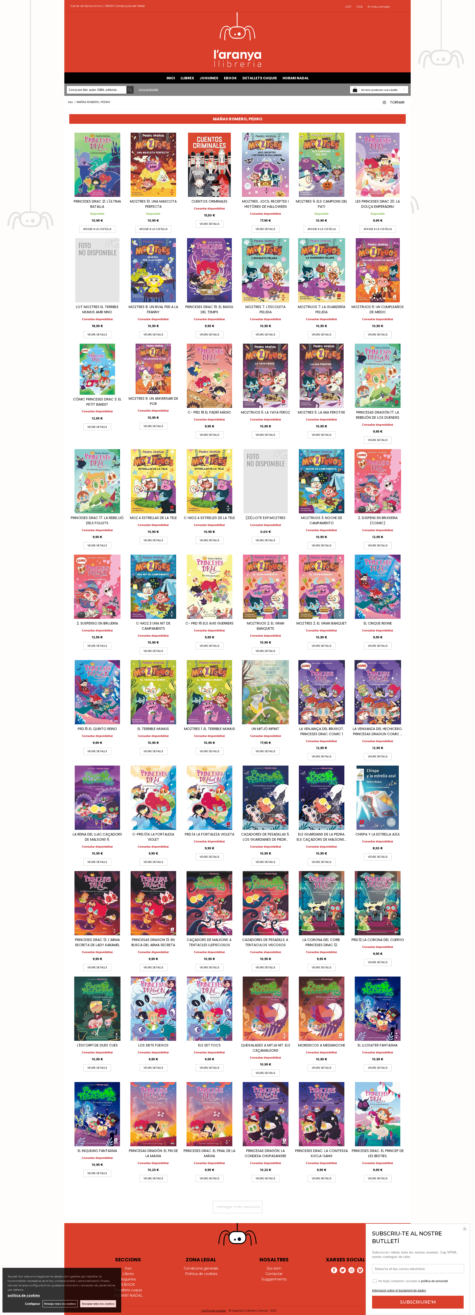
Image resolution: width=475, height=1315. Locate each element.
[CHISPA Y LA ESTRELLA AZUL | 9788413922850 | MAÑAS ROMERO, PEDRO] (377, 798)
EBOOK (230, 78)
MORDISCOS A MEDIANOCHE (321, 1045)
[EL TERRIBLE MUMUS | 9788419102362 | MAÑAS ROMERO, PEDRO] (153, 692)
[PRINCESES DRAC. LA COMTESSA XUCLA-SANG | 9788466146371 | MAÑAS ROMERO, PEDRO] (321, 1114)
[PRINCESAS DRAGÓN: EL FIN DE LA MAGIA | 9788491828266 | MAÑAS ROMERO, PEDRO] (153, 1114)
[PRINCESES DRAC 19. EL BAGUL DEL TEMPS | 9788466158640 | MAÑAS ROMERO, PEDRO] (209, 270)
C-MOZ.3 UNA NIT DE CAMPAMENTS (153, 626)
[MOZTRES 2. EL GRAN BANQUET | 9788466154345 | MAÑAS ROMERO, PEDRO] (321, 587)
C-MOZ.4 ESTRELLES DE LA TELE (209, 517)
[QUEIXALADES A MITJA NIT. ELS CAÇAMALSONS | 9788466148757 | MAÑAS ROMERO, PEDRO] (265, 1009)
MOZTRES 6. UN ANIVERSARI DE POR (153, 401)
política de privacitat (434, 1281)
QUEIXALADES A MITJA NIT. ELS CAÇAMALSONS (265, 1048)
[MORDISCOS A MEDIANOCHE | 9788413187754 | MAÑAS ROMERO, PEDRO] (321, 1009)
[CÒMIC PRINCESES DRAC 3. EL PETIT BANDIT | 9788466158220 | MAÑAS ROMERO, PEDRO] (97, 369)
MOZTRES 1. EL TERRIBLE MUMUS (209, 728)
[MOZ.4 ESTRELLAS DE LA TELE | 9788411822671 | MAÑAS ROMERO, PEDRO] (153, 481)
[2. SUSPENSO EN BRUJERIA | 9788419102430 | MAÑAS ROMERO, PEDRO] (97, 587)
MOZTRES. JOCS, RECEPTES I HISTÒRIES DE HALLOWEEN (265, 204)
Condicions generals (201, 1268)
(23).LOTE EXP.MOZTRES (265, 517)
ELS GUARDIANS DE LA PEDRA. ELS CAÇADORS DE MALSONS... (321, 837)
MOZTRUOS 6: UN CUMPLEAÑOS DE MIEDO (378, 309)
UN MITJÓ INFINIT (265, 728)
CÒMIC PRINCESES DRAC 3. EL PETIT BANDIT (97, 402)
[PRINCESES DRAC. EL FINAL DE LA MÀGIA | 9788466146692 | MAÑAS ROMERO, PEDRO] (209, 1114)
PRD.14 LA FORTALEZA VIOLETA (209, 834)
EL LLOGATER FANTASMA (378, 1045)
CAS (359, 6)
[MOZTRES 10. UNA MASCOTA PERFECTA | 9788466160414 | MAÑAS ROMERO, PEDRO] (153, 165)
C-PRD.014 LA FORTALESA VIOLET (153, 837)
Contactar (274, 1274)
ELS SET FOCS (209, 1045)
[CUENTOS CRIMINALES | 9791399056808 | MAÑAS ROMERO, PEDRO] (209, 165)
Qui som (274, 1268)
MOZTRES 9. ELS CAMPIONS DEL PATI (321, 204)
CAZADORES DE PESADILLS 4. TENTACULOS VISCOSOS (265, 942)
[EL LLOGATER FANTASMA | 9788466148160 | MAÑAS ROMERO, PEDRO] (377, 1009)
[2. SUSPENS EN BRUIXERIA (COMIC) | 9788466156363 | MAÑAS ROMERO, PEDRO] (377, 481)
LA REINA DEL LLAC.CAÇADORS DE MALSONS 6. (97, 837)
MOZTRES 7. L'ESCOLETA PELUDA (265, 309)
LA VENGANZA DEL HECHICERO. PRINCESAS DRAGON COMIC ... (378, 731)
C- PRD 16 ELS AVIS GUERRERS (210, 623)
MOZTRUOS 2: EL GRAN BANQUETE (265, 626)
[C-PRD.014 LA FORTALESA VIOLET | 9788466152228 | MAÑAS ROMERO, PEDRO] (153, 798)
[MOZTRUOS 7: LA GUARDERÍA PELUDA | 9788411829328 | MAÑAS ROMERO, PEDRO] (321, 270)
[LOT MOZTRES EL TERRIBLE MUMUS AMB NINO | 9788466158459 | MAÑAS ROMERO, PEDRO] (97, 270)
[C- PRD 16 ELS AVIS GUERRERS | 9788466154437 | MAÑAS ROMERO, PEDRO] (209, 587)
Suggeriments (273, 1279)
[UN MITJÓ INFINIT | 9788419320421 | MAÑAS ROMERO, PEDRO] (265, 692)
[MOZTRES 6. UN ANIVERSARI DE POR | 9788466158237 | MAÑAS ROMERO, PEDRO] (153, 369)
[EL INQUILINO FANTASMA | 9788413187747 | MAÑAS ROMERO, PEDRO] (97, 1114)
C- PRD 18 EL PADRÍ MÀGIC (209, 412)
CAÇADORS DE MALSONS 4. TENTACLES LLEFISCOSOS (209, 942)
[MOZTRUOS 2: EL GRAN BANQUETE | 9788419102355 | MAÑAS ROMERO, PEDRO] (265, 587)
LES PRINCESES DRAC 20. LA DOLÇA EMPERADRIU (378, 204)
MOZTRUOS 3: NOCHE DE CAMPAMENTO (321, 520)
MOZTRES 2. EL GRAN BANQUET (321, 623)
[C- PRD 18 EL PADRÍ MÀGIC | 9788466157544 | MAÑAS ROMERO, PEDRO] (209, 376)
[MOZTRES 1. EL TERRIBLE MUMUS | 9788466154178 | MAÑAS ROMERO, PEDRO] (209, 692)
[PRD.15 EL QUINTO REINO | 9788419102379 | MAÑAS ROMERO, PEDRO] (97, 692)
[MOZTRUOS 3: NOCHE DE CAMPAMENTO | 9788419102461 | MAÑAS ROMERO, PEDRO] (321, 481)
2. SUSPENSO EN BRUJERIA (97, 623)
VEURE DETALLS (209, 224)
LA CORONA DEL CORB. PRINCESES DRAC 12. (321, 942)
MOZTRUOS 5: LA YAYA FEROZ (265, 412)
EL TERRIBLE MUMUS (153, 728)
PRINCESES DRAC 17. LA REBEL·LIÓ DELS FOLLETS (97, 520)
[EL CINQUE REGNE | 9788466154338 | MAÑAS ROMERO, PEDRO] (377, 587)
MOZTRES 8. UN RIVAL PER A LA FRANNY (153, 309)
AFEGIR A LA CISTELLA (97, 229)
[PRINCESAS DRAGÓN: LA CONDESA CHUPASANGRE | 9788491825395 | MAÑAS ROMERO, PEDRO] (265, 1114)
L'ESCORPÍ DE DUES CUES (97, 1045)
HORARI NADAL (296, 78)
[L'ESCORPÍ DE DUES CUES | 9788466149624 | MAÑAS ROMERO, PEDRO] (97, 1009)
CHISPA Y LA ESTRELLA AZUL (378, 834)
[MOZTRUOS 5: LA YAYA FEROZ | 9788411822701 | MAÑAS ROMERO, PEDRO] (265, 376)
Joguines (209, 78)
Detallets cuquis (259, 78)
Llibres (187, 78)
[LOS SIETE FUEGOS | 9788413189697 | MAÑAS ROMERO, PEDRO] (153, 1009)
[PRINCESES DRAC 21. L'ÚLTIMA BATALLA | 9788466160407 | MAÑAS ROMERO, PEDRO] (97, 165)
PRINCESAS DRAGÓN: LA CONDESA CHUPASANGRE (265, 1153)
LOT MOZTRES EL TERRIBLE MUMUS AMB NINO (97, 309)
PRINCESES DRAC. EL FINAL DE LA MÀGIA (209, 1153)
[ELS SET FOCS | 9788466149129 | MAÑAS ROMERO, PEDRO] (209, 1009)
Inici (170, 78)
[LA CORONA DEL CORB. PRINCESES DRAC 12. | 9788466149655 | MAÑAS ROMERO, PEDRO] (321, 903)
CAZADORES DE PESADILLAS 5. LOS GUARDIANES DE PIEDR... (265, 837)
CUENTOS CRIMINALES (209, 201)
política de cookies (24, 1295)
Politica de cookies (201, 1274)
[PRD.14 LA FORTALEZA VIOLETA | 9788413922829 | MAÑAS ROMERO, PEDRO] (209, 798)
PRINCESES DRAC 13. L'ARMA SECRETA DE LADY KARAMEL (97, 942)
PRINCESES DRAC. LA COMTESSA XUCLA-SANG (321, 1153)
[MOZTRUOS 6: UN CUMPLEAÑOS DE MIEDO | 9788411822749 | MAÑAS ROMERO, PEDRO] (377, 270)
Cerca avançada (148, 89)
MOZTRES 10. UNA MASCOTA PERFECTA (153, 204)
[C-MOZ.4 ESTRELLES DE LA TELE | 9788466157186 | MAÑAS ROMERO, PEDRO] (209, 481)
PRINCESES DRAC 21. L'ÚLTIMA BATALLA (97, 204)
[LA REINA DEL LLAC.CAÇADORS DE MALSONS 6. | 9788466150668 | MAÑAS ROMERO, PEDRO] (97, 798)
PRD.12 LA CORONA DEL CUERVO (378, 939)
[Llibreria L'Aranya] (237, 66)
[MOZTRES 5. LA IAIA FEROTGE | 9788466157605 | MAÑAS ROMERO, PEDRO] (321, 376)
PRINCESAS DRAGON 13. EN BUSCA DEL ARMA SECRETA (153, 942)
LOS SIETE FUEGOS (153, 1045)
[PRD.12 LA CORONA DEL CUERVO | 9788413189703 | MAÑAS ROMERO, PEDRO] (377, 903)
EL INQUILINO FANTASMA (97, 1150)
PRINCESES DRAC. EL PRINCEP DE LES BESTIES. (378, 1153)
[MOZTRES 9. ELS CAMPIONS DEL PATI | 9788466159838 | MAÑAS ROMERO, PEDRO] (321, 165)
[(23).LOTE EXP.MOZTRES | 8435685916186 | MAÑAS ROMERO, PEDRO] (265, 481)
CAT (348, 6)
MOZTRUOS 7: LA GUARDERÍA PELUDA (321, 309)
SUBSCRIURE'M (418, 1302)
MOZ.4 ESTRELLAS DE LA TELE (153, 517)
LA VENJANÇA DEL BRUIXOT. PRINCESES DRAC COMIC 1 (321, 731)
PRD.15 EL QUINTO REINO (97, 728)
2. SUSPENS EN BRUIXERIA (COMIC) (378, 520)
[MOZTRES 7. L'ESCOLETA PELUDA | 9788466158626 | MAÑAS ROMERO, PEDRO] (265, 270)
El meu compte (379, 6)
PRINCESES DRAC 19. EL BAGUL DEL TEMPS (209, 309)
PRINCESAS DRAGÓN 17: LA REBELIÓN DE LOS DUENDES (377, 415)
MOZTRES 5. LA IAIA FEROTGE (321, 412)
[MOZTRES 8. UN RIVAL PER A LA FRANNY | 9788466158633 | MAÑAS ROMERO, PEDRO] (153, 270)
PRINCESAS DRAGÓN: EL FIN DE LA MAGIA (153, 1153)
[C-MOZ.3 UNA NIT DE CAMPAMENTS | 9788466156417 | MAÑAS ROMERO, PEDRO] (153, 587)
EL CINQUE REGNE (378, 623)
